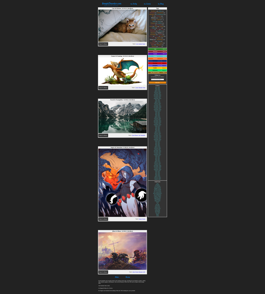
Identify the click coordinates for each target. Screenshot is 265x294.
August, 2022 (157, 140)
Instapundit (157, 210)
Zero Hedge (157, 186)
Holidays (153, 29)
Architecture (161, 14)
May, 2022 (157, 144)
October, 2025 (157, 97)
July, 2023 (157, 127)
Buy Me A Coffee (158, 72)
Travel (162, 43)
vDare (157, 215)
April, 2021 (157, 160)
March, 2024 (157, 117)
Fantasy (154, 23)
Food (151, 26)
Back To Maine (103, 44)
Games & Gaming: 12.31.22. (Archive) (122, 56)
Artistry (159, 16)
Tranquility (154, 43)
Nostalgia (154, 34)
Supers (160, 38)
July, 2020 (157, 171)
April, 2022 (157, 145)
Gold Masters (157, 199)
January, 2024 (157, 119)
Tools (160, 41)
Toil (154, 41)
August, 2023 (157, 125)
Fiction (160, 25)
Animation (161, 12)
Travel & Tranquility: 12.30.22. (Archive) (122, 100)
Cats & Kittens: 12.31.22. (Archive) (122, 8)
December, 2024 (157, 106)
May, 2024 (157, 114)
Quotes (157, 36)
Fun (157, 26)
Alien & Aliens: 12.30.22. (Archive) (122, 231)
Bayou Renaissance (157, 193)
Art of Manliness (157, 194)
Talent (153, 39)
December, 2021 (157, 150)
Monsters (154, 31)
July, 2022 (157, 142)
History (160, 28)
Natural (154, 33)
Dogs (160, 21)
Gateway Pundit (157, 189)
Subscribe (157, 82)
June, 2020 (157, 173)
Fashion (161, 23)
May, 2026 (157, 88)
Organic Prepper (157, 195)
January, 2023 (157, 134)
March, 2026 (157, 91)
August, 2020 (157, 170)
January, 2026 (157, 93)
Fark (158, 183)
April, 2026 (157, 89)
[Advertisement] (122, 50)
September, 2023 (157, 124)
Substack (159, 58)
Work (161, 46)
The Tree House (157, 190)
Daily (133, 3)
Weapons (160, 44)
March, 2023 (157, 132)
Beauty (154, 18)
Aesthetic (154, 11)
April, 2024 (157, 115)
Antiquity (153, 14)
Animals (153, 13)
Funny (162, 26)
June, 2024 (157, 113)
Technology (160, 39)
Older (117, 277)
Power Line (157, 207)
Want (153, 44)
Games (154, 28)
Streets (154, 38)
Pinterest (159, 51)
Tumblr (159, 54)
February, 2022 (157, 148)
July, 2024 (157, 112)
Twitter (159, 56)
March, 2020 (157, 176)
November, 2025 (157, 96)
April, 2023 (157, 130)
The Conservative (157, 192)
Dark (155, 21)
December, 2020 (157, 165)
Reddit (159, 68)
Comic (147, 3)
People (161, 34)
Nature (160, 33)
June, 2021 (157, 158)
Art (154, 16)
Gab (160, 49)
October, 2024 (157, 108)
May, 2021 (157, 159)
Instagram (159, 65)
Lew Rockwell (157, 187)
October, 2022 (157, 138)
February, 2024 (157, 118)
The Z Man (157, 212)
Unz (157, 203)
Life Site (157, 204)
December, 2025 (157, 94)
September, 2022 (157, 139)
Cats (153, 19)
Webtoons (159, 70)
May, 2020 (157, 174)
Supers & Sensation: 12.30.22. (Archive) (122, 147)
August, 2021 (157, 155)
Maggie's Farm (157, 188)
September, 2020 (157, 169)
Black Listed (157, 200)
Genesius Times (157, 197)
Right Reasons (157, 198)
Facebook (159, 61)
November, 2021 (157, 151)
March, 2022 (157, 147)
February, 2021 (157, 163)
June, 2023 (157, 128)
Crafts (159, 19)
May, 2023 (157, 129)
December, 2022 (157, 135)
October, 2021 (157, 153)
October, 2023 (157, 123)
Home (127, 277)
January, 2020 (157, 179)
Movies (161, 31)
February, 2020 (157, 178)
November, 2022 (157, 137)
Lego (158, 29)
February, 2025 (157, 103)
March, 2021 (157, 161)
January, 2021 (157, 164)
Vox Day (157, 213)
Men (163, 29)
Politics (151, 36)
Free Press (157, 205)
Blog (161, 3)
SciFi (163, 36)
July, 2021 (157, 156)
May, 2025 (157, 99)
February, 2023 (157, 133)
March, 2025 (157, 102)
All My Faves (158, 208)
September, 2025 (157, 98)
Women (155, 46)
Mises (157, 214)
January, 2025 (157, 104)
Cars (161, 18)
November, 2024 (157, 107)
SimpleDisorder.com (111, 3)
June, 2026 (157, 87)
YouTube (159, 63)
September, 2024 (157, 109)
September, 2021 (157, 154)
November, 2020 (157, 166)
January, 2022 (157, 149)
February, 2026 (157, 92)
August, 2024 (157, 111)
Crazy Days (157, 209)
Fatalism (154, 24)
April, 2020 (157, 175)
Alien (161, 11)
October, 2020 (157, 168)
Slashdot (157, 184)
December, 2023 (157, 120)
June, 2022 (157, 143)
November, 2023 (157, 122)
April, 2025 (157, 101)
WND (157, 202)
